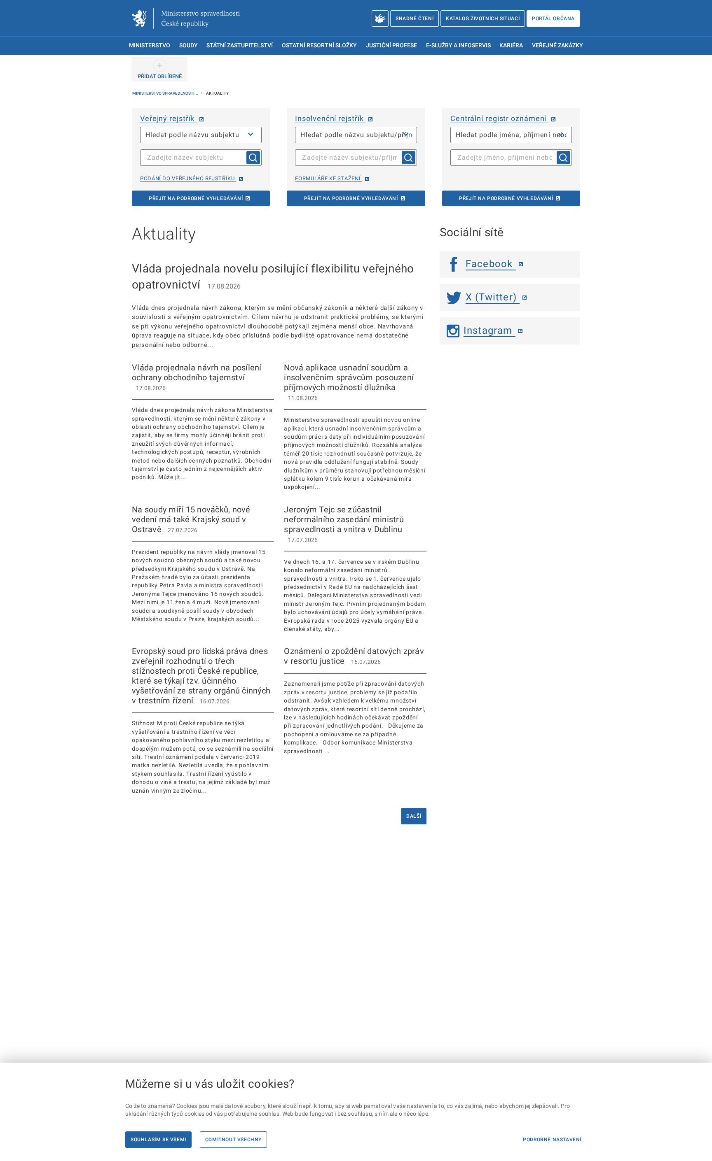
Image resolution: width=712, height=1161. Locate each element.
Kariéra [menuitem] (511, 45)
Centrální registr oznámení (499, 118)
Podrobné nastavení (552, 1139)
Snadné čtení (414, 18)
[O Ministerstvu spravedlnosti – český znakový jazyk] (380, 18)
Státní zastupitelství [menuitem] (239, 45)
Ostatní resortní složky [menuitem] (319, 45)
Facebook (491, 264)
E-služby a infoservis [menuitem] (458, 45)
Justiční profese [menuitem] (391, 45)
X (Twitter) (493, 297)
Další (413, 816)
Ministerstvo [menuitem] (149, 45)
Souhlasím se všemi (158, 1139)
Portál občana (553, 18)
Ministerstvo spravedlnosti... (165, 93)
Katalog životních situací (483, 18)
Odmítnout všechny (233, 1139)
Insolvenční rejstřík (330, 118)
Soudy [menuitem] (188, 45)
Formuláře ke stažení (328, 178)
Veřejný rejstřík (168, 118)
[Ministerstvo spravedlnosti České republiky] (186, 18)
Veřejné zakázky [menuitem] (557, 45)
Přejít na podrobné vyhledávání (196, 198)
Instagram (489, 330)
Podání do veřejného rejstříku (188, 178)
